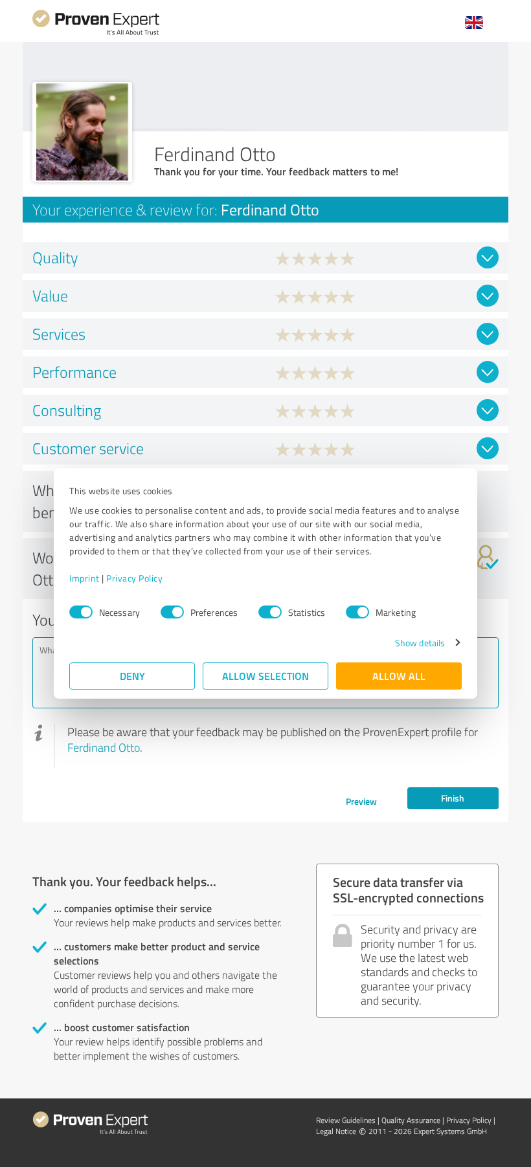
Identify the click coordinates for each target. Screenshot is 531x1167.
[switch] (172, 611)
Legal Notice (336, 1131)
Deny (132, 675)
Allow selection (265, 675)
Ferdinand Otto (103, 747)
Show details (420, 643)
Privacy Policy (134, 578)
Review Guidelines (346, 1120)
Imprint (84, 578)
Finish (452, 798)
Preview (361, 801)
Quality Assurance (410, 1120)
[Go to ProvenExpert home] (95, 33)
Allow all (398, 675)
